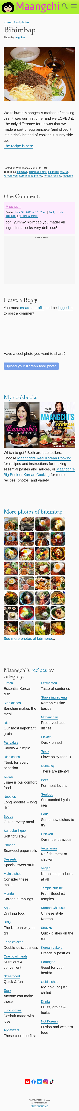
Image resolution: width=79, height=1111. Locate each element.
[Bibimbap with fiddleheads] (11, 529)
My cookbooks (20, 398)
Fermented (49, 683)
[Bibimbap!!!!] (42, 589)
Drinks (45, 1001)
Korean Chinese (53, 908)
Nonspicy (48, 766)
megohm (20, 37)
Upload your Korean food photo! (31, 366)
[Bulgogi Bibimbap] (58, 574)
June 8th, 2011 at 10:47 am (30, 212)
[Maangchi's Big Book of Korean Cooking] (57, 425)
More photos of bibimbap (33, 513)
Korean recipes (52, 175)
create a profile (29, 215)
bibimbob (53, 171)
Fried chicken (13, 942)
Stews (8, 777)
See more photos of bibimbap (28, 638)
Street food (12, 976)
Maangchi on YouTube (27, 1081)
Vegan (45, 868)
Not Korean (49, 1021)
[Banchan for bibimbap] (26, 589)
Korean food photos (16, 22)
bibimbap (22, 171)
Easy (7, 990)
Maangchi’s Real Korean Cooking (44, 458)
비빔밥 (64, 171)
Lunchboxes (12, 1010)
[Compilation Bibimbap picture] (26, 574)
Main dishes (12, 874)
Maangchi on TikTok (51, 1081)
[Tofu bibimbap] (58, 604)
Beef (44, 780)
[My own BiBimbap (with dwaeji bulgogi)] (42, 574)
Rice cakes (12, 757)
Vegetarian (49, 848)
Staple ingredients (54, 697)
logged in (65, 308)
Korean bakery (51, 947)
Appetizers (11, 1030)
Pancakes (11, 742)
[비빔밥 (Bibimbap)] (42, 544)
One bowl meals (15, 956)
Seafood (47, 794)
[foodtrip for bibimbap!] (42, 529)
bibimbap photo (38, 171)
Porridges (48, 962)
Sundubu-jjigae (15, 831)
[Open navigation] (74, 6)
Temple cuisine (52, 888)
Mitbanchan (49, 717)
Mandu (9, 893)
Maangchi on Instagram (45, 1081)
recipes (39, 671)
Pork (44, 814)
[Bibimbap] (26, 529)
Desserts (10, 859)
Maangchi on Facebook (33, 1081)
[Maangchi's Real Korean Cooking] (22, 425)
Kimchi (9, 683)
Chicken (47, 834)
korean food (11, 175)
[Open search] (65, 6)
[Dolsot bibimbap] (11, 604)
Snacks (46, 928)
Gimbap (9, 845)
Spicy (45, 751)
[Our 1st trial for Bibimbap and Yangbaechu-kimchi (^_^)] (11, 544)
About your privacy (39, 1106)
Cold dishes (49, 982)
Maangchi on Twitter (39, 1081)
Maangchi (13, 206)
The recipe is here (18, 146)
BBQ (7, 922)
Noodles (10, 796)
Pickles (46, 737)
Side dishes (12, 703)
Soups (8, 816)
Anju (7, 908)
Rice (7, 723)
